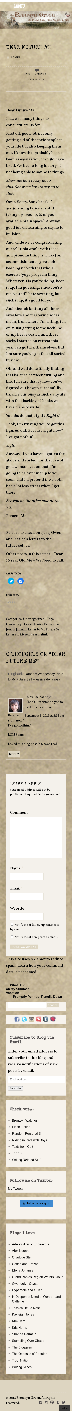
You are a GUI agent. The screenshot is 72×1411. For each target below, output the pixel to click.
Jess (45, 533)
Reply (14, 754)
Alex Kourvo (35, 697)
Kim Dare (18, 1321)
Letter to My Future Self (45, 629)
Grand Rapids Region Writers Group (37, 1277)
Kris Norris (19, 1327)
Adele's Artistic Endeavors (30, 1244)
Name (16, 868)
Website (17, 908)
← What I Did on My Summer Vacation (17, 989)
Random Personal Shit (28, 1133)
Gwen (56, 533)
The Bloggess (22, 1347)
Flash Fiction (21, 1127)
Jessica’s (21, 539)
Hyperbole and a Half (27, 1290)
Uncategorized (34, 619)
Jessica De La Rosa (46, 624)
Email (16, 888)
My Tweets (15, 1188)
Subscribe (15, 1088)
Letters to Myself (18, 634)
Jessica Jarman (16, 629)
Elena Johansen (23, 1270)
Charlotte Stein (22, 1257)
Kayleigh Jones (23, 1314)
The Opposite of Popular (29, 1354)
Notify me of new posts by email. (36, 937)
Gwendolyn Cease (19, 624)
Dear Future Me (29, 48)
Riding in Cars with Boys (29, 1140)
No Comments (36, 74)
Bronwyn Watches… (26, 1120)
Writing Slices (22, 1367)
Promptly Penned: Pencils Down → (39, 996)
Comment (19, 813)
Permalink (40, 634)
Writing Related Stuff (26, 1160)
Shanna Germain (24, 1334)
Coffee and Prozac (25, 1264)
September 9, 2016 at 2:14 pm (44, 715)
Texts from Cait (22, 1146)
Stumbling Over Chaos (28, 1340)
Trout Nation (20, 1360)
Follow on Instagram (38, 1203)
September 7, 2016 (36, 80)
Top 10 (17, 1153)
